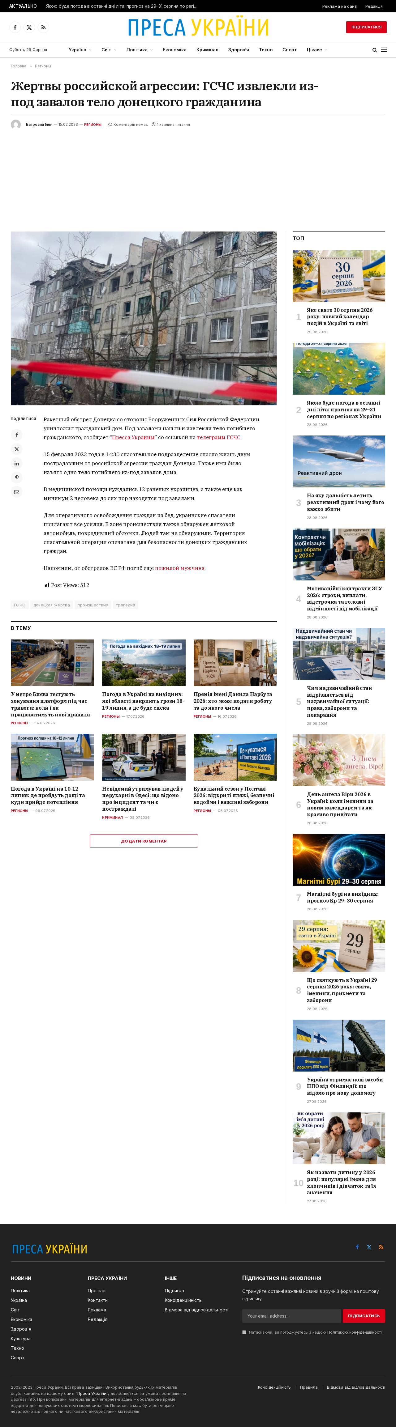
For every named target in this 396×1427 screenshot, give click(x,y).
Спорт (289, 49)
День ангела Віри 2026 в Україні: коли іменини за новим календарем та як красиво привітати (340, 804)
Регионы (93, 124)
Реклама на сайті (339, 6)
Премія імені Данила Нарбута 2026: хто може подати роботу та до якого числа (233, 701)
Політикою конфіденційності (354, 1332)
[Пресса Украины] (198, 27)
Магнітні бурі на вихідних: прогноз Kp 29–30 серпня (343, 897)
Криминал (112, 817)
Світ (106, 49)
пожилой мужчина (179, 568)
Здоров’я (238, 49)
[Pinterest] (17, 477)
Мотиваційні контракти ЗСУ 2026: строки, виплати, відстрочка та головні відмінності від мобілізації (344, 598)
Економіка (175, 49)
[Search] (374, 50)
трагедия (125, 604)
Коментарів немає (131, 124)
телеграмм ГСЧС (218, 437)
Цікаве (314, 49)
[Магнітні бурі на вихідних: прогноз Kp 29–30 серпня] (339, 860)
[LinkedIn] (17, 463)
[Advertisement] (198, 176)
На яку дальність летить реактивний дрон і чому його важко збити (345, 502)
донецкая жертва (51, 604)
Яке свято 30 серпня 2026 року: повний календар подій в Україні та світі (339, 317)
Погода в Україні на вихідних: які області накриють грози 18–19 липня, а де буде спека (143, 701)
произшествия (93, 604)
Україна (77, 49)
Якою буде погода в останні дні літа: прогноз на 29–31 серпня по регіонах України (123, 6)
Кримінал (207, 49)
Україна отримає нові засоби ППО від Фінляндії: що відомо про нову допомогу (345, 1086)
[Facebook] (17, 435)
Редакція (374, 6)
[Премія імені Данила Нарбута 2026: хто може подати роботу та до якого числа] (235, 662)
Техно (266, 49)
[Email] (17, 492)
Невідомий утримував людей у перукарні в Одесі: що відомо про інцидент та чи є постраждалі (142, 799)
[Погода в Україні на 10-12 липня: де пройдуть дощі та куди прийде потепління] (52, 757)
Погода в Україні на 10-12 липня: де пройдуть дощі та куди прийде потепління (48, 795)
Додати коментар (144, 841)
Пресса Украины (133, 437)
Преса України (91, 1393)
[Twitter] (17, 449)
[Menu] (384, 50)
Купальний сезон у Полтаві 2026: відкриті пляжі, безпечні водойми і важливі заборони (234, 795)
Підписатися (366, 27)
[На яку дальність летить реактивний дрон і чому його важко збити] (339, 461)
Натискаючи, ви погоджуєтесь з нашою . (315, 1332)
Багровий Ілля (39, 124)
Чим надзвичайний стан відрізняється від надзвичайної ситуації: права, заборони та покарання (339, 701)
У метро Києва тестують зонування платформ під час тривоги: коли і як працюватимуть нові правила (50, 704)
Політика (137, 49)
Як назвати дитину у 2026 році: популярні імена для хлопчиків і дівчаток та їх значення (342, 1182)
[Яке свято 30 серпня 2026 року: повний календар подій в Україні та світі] (339, 276)
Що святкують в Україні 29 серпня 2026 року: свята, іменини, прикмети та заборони (342, 990)
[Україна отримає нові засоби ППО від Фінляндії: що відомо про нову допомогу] (339, 1046)
